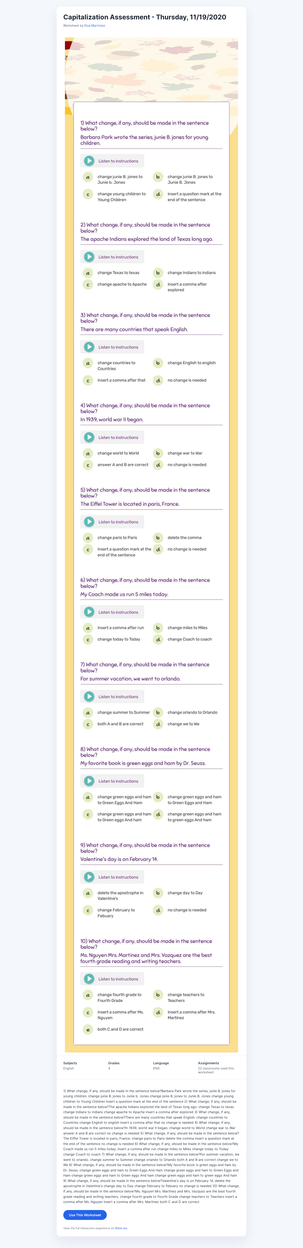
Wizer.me (121, 1228)
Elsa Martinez (94, 25)
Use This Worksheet (85, 1215)
